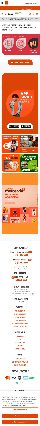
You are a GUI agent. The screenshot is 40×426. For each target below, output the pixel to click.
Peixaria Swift (20, 317)
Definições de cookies (20, 409)
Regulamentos (20, 343)
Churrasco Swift (20, 314)
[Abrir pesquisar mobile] (30, 14)
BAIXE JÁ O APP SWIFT (30, 3)
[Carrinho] (37, 14)
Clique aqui (21, 279)
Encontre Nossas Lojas (20, 362)
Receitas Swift (20, 311)
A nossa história (20, 359)
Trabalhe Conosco (20, 320)
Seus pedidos (20, 336)
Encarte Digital (20, 349)
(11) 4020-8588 (21, 254)
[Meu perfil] (34, 14)
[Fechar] (2, 3)
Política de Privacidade (20, 323)
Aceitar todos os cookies (20, 422)
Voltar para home (20, 62)
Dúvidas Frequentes (20, 326)
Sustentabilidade (20, 365)
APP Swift (20, 346)
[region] (20, 408)
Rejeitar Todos (20, 416)
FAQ (20, 339)
